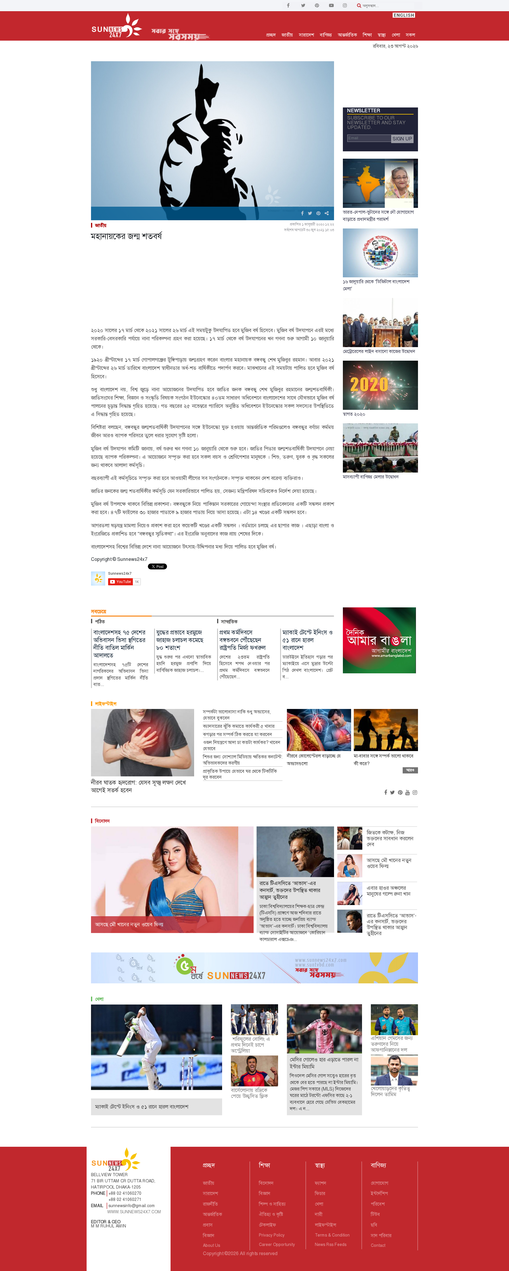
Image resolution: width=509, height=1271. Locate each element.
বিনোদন (102, 821)
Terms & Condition (332, 1235)
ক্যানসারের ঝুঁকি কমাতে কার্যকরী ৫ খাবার (239, 726)
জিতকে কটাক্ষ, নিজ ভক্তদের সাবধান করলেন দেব (390, 838)
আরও (410, 770)
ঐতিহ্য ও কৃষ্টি (271, 1214)
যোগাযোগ (379, 1183)
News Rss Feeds (330, 1244)
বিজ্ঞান (208, 1235)
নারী (318, 1214)
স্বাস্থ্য (382, 35)
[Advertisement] (212, 285)
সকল (410, 35)
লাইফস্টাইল (105, 704)
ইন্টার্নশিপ (379, 1193)
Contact (378, 1245)
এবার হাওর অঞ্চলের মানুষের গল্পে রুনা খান (389, 891)
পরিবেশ (378, 1204)
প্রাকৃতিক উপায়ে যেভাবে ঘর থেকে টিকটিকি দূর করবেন (240, 774)
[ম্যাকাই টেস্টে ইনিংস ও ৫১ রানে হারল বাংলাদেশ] (156, 1047)
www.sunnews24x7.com (134, 1211)
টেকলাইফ (267, 1225)
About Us (211, 1245)
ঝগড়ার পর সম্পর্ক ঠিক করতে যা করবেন (237, 735)
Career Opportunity (277, 1244)
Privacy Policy (272, 1235)
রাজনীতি (210, 1204)
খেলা (396, 35)
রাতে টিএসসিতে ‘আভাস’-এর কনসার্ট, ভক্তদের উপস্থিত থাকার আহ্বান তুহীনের (392, 924)
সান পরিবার (381, 1235)
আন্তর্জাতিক (347, 35)
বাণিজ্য (326, 35)
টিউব (375, 1214)
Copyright (213, 1253)
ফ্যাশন (320, 1183)
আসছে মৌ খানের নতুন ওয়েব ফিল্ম (389, 863)
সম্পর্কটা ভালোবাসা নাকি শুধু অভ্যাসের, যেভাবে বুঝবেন (237, 715)
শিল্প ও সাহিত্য (272, 1204)
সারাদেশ (306, 35)
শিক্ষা (367, 35)
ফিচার (320, 1193)
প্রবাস (208, 1225)
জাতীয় (287, 35)
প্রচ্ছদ (271, 35)
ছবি (374, 1225)
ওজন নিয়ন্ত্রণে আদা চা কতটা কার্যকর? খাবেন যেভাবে (241, 746)
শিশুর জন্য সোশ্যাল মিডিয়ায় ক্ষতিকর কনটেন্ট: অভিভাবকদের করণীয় (242, 760)
